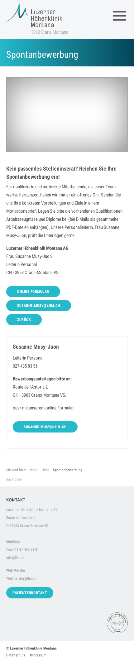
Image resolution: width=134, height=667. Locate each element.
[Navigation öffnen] (119, 15)
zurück (24, 319)
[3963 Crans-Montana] (34, 15)
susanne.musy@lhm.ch (38, 305)
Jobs (45, 470)
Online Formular (33, 291)
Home (33, 470)
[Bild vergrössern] (67, 115)
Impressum (38, 655)
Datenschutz (15, 655)
